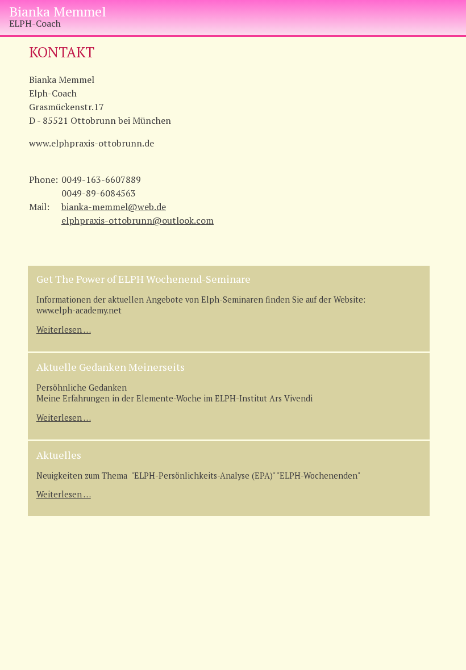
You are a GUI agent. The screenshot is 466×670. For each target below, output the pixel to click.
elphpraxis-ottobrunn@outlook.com (137, 220)
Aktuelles (58, 455)
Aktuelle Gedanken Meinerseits (110, 367)
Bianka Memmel (57, 11)
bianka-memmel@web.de (113, 206)
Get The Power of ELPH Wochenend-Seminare (143, 279)
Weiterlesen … (63, 329)
